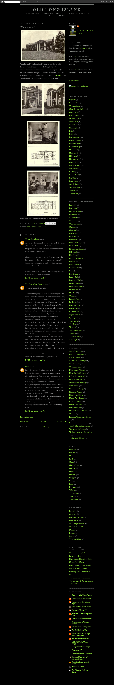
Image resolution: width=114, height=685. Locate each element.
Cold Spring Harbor (77, 109)
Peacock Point (74, 299)
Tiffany (72, 490)
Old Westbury (74, 165)
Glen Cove (73, 122)
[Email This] (46, 223)
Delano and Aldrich (77, 370)
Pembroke (73, 302)
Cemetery (73, 514)
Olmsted (72, 414)
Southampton (74, 187)
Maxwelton (73, 290)
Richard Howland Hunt (78, 423)
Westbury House (75, 330)
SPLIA (72, 575)
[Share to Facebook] (53, 223)
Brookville (73, 103)
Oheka (72, 296)
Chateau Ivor (74, 224)
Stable (71, 536)
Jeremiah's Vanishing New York (82, 615)
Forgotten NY (77, 650)
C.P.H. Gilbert (74, 357)
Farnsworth (74, 239)
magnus (28, 366)
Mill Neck (73, 156)
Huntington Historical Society (81, 559)
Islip (71, 131)
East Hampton (75, 115)
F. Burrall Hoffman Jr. (77, 376)
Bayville (72, 100)
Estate (30, 226)
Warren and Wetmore (77, 429)
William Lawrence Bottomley (80, 432)
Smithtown (73, 181)
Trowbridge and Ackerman (79, 426)
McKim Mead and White (78, 411)
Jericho (72, 134)
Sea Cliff (72, 178)
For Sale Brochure (76, 517)
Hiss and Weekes (75, 392)
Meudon (72, 293)
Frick (71, 459)
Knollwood (73, 274)
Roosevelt (73, 487)
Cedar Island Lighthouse (79, 553)
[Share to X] (50, 223)
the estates (84, 48)
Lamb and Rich (75, 408)
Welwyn (72, 327)
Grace (71, 462)
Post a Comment (26, 417)
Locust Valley (74, 147)
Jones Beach (73, 520)
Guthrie (72, 468)
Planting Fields (75, 305)
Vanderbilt (73, 493)
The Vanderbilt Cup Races (80, 671)
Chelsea (72, 227)
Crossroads (73, 233)
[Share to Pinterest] (55, 223)
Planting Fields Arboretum (79, 572)
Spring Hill (73, 318)
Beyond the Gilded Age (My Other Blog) (81, 635)
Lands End (73, 277)
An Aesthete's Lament (80, 638)
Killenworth (74, 268)
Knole (71, 271)
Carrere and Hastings (77, 361)
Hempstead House (76, 249)
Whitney (72, 496)
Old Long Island (57, 9)
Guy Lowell (73, 386)
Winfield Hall (74, 337)
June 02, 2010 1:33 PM (35, 360)
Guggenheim (74, 465)
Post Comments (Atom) (40, 427)
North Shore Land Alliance (80, 565)
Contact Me (73, 80)
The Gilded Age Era (79, 630)
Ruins (71, 533)
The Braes (73, 324)
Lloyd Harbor (74, 143)
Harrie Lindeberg (76, 389)
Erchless (72, 236)
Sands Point (74, 175)
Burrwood (73, 214)
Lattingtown (40, 226)
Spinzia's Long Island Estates (80, 663)
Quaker (72, 530)
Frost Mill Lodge (75, 243)
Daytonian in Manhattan (81, 598)
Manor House (74, 283)
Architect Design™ (79, 610)
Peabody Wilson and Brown (80, 417)
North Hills (73, 162)
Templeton (73, 321)
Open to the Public (76, 527)
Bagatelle (72, 205)
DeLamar (72, 456)
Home (43, 421)
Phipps (72, 478)
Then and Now (75, 539)
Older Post (61, 421)
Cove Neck (73, 112)
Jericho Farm (74, 265)
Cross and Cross (75, 367)
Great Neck (73, 125)
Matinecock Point (76, 286)
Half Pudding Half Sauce (81, 607)
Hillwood (73, 252)
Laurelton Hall (75, 280)
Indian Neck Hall (76, 258)
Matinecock (73, 153)
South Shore (74, 184)
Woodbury (73, 194)
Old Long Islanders (76, 524)
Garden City (74, 118)
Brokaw (72, 453)
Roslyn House (74, 311)
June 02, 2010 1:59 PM (35, 411)
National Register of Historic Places (79, 658)
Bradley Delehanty (76, 354)
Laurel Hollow (75, 140)
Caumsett (73, 218)
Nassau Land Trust (76, 562)
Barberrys (73, 208)
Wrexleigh (73, 340)
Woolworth (73, 500)
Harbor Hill (73, 246)
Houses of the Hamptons (81, 627)
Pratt (71, 484)
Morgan (72, 474)
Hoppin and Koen (76, 395)
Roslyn (72, 172)
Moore (71, 471)
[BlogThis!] (48, 223)
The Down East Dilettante (35, 284)
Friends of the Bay (76, 556)
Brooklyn (73, 511)
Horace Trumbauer (76, 398)
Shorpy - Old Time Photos (82, 595)
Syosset (72, 190)
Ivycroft (72, 261)
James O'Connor (75, 401)
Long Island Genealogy (81, 647)
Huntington (74, 128)
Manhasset (73, 150)
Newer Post (24, 421)
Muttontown (74, 159)
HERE (58, 75)
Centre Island (74, 106)
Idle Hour (73, 255)
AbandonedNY (78, 667)
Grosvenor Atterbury (77, 382)
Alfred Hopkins (75, 351)
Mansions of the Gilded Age (81, 603)
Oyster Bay (73, 168)
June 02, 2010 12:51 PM (35, 278)
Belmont (72, 449)
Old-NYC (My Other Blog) (80, 643)
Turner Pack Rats (32, 239)
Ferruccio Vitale (75, 379)
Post (71, 481)
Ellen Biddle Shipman (78, 373)
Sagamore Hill (74, 315)
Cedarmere (73, 221)
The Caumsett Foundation (79, 578)
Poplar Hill (73, 308)
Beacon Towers (75, 211)
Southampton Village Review (80, 623)
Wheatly (72, 333)
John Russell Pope (76, 404)
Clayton (72, 230)
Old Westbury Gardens (78, 568)
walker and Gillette (76, 438)
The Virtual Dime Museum (82, 654)
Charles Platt (74, 364)
